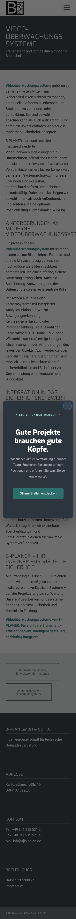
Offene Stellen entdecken (38, 493)
